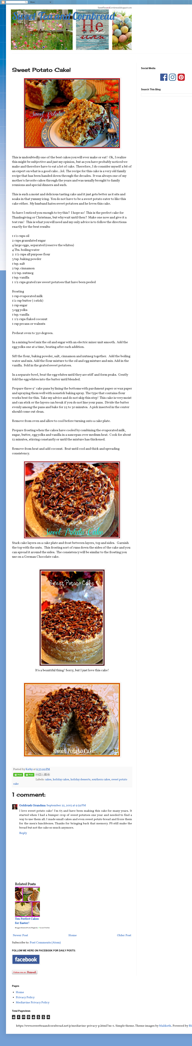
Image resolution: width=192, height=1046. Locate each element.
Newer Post (20, 935)
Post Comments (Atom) (45, 943)
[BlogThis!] (39, 774)
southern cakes (101, 779)
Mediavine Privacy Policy (33, 1002)
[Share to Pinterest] (48, 774)
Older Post (124, 935)
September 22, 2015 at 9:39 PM (66, 805)
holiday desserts (80, 779)
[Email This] (37, 774)
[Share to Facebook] (45, 774)
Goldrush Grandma (32, 805)
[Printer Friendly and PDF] (18, 775)
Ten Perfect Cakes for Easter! (27, 921)
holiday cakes (61, 779)
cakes (48, 779)
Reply (23, 833)
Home (72, 935)
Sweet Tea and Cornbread (63, 16)
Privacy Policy (25, 997)
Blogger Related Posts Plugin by (26, 928)
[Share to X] (42, 774)
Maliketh (165, 1026)
